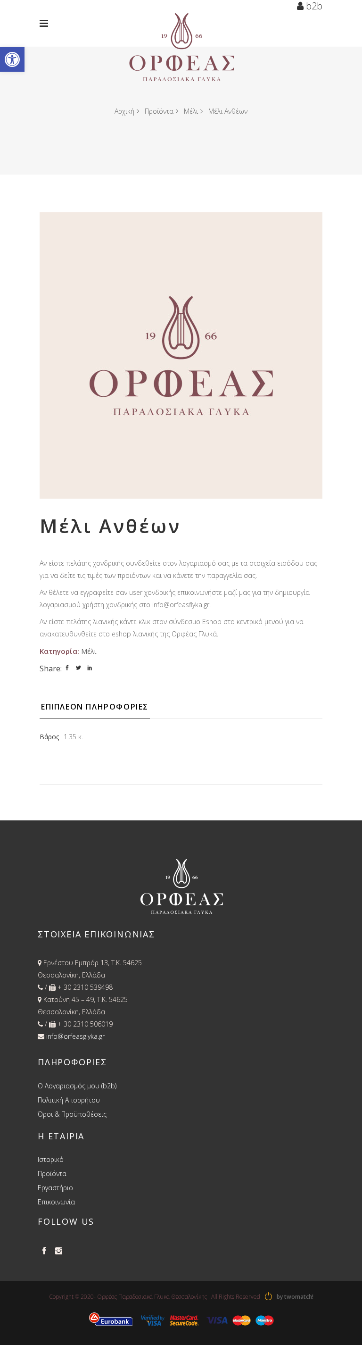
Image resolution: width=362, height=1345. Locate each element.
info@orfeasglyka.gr (75, 1036)
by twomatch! (295, 1297)
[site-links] (268, 1297)
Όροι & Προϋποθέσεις (72, 1114)
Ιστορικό (51, 1159)
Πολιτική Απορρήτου (69, 1099)
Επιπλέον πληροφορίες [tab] (94, 707)
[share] (67, 667)
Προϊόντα (159, 111)
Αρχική (124, 111)
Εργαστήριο (55, 1187)
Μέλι (191, 111)
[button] (12, 59)
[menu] (46, 23)
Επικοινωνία (56, 1201)
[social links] (44, 1251)
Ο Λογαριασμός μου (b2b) (77, 1085)
